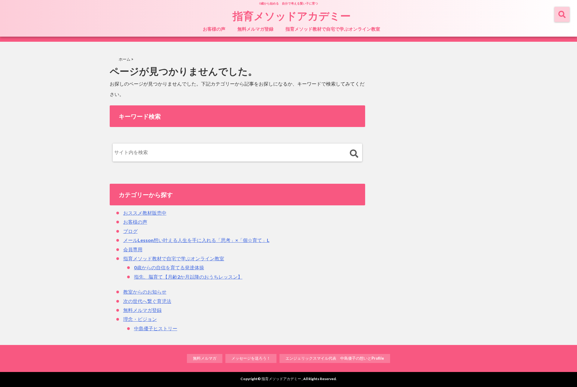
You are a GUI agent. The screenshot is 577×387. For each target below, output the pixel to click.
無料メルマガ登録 (255, 29)
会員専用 (132, 249)
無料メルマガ (204, 358)
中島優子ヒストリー (155, 328)
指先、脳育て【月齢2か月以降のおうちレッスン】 (188, 277)
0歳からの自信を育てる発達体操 (169, 267)
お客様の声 (214, 29)
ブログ (130, 231)
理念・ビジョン (140, 319)
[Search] (354, 154)
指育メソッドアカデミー (292, 15)
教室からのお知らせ (144, 292)
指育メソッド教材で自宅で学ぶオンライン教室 (332, 29)
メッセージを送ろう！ (250, 358)
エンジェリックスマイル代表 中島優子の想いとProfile (334, 358)
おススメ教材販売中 (144, 213)
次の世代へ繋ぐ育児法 (147, 301)
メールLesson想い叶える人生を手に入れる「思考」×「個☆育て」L (196, 240)
